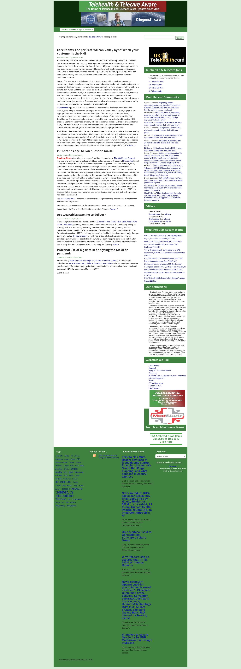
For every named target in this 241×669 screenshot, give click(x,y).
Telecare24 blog (155, 386)
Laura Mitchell (149, 186)
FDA (66, 476)
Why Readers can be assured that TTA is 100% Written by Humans (135, 561)
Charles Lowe (154, 219)
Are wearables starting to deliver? (81, 215)
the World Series (80, 236)
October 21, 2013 (63, 257)
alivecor (77, 456)
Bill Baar (147, 148)
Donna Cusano (154, 214)
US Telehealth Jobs (156, 81)
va (67, 502)
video (73, 502)
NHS (69, 482)
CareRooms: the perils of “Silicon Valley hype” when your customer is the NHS (98, 51)
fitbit (71, 475)
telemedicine (65, 496)
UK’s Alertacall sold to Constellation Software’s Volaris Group (136, 536)
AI (72, 456)
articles (167, 214)
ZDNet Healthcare (156, 383)
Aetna (66, 456)
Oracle (75, 482)
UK (69, 499)
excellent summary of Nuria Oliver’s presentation (90, 263)
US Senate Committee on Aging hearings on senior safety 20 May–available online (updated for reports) (163, 180)
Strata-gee (153, 373)
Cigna (66, 466)
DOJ (65, 472)
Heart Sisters (154, 388)
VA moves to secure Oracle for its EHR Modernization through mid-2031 (137, 639)
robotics (58, 485)
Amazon (59, 459)
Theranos (61, 499)
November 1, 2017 (63, 57)
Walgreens (60, 506)
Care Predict (154, 366)
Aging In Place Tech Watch (160, 371)
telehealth (64, 492)
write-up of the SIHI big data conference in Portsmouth (94, 260)
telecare (76, 488)
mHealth (60, 481)
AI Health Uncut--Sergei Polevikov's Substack (167, 376)
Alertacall (152, 368)
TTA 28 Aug (128, 161)
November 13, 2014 (63, 219)
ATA (78, 459)
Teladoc (66, 488)
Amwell (66, 459)
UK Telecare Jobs (155, 91)
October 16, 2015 (63, 155)
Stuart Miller (148, 193)
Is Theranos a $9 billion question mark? (85, 151)
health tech (67, 479)
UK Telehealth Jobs (156, 88)
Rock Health (67, 486)
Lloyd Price (148, 123)
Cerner (71, 462)
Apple (73, 459)
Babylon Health (61, 462)
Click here (173, 466)
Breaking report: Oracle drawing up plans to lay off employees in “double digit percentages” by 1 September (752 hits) (163, 244)
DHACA (66, 469)
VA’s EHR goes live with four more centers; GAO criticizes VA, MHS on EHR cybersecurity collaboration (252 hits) (164, 253)
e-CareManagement (156, 378)
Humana (75, 479)
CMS (72, 466)
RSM (75, 486)
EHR (71, 472)
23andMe (59, 456)
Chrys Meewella (155, 221)
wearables (71, 505)
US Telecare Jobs (155, 85)
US (63, 503)
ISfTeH (151, 381)
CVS (76, 466)
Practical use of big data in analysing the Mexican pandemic (92, 251)
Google (77, 475)
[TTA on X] (167, 398)
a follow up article (67, 199)
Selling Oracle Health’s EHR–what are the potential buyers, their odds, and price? (162, 130)
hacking (59, 479)
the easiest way (95, 37)
